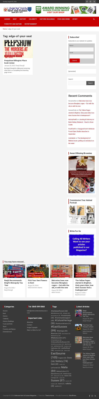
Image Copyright (32, 327)
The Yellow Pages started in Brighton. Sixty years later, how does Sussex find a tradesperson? (81, 112)
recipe (61, 377)
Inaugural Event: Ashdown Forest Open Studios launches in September (81, 131)
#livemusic (56, 333)
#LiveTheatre (66, 333)
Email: (71, 52)
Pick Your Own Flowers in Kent (88, 326)
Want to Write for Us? (34, 330)
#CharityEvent (55, 315)
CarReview (55, 348)
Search (70, 79)
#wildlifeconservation (57, 344)
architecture (58, 346)
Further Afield (10, 56)
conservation (59, 350)
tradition (54, 383)
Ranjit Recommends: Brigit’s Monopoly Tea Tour (13, 282)
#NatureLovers (58, 338)
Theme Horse (49, 395)
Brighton (67, 346)
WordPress (72, 395)
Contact (29, 325)
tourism (68, 381)
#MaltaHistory (55, 335)
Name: (72, 45)
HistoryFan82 (72, 119)
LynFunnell (55, 368)
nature (67, 376)
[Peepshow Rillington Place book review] (18, 49)
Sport (75, 19)
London (62, 364)
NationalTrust (58, 375)
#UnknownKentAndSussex (60, 342)
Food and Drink (64, 19)
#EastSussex (59, 328)
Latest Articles (82, 306)
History (23, 19)
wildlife (58, 386)
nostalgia (54, 377)
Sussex (7, 19)
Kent (15, 19)
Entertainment (31, 24)
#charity (66, 313)
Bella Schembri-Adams (35, 287)
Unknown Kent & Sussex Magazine (25, 395)
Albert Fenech (56, 292)
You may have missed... (14, 262)
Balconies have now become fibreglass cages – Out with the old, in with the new (81, 103)
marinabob (71, 138)
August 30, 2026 (9, 288)
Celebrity (33, 19)
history (61, 361)
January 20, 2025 (9, 65)
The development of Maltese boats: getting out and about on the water (81, 140)
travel (61, 384)
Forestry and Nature (13, 24)
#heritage (62, 331)
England (62, 358)
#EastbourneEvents (63, 323)
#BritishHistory (56, 313)
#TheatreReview (56, 340)
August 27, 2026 (80, 292)
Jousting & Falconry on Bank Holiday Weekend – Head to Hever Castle (81, 122)
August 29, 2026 (33, 285)
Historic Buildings (47, 19)
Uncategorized (38, 275)
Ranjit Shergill (20, 65)
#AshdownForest (59, 311)
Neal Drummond (80, 295)
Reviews (18, 275)
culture (67, 350)
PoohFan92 (72, 129)
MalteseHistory (56, 373)
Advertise (30, 322)
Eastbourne (58, 355)
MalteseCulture (62, 371)
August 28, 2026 (57, 290)
